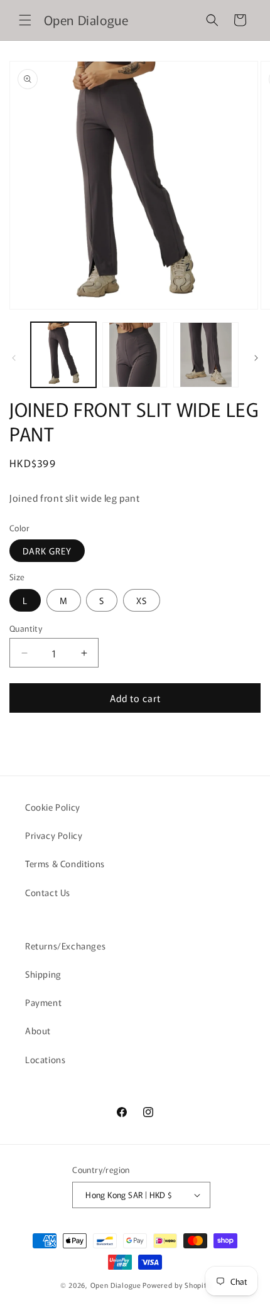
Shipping (43, 974)
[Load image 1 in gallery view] (63, 354)
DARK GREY (47, 550)
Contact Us (47, 892)
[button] (25, 20)
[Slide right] (256, 358)
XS (141, 600)
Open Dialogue (115, 1285)
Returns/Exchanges (65, 945)
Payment (43, 1002)
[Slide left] (14, 358)
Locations (45, 1059)
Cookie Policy (52, 807)
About (38, 1030)
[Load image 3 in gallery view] (206, 354)
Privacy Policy (53, 835)
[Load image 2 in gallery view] (135, 354)
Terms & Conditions (65, 863)
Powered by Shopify (176, 1285)
